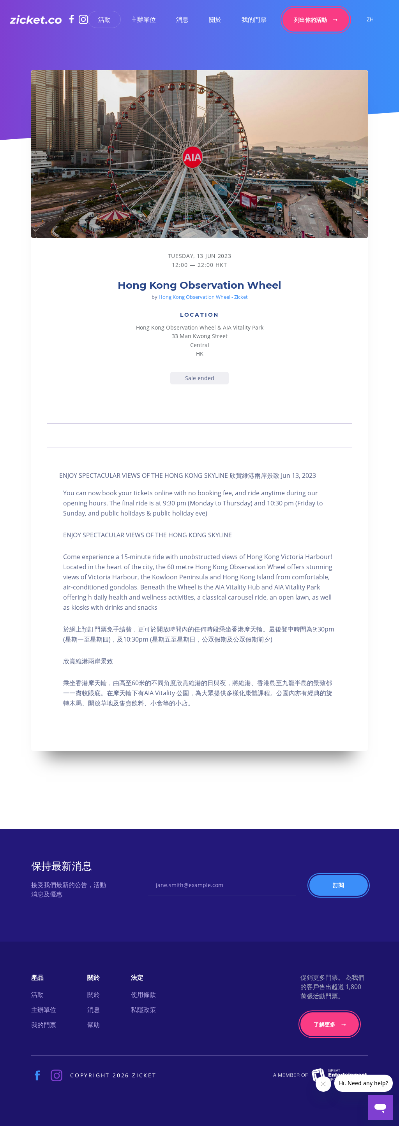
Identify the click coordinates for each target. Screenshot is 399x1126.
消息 (182, 19)
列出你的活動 (310, 19)
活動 (104, 19)
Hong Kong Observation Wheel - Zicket (203, 296)
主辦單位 (143, 19)
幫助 (93, 1025)
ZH (370, 19)
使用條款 (143, 994)
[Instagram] (83, 19)
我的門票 (254, 19)
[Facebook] (74, 19)
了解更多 (324, 1024)
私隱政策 (143, 1009)
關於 (215, 19)
